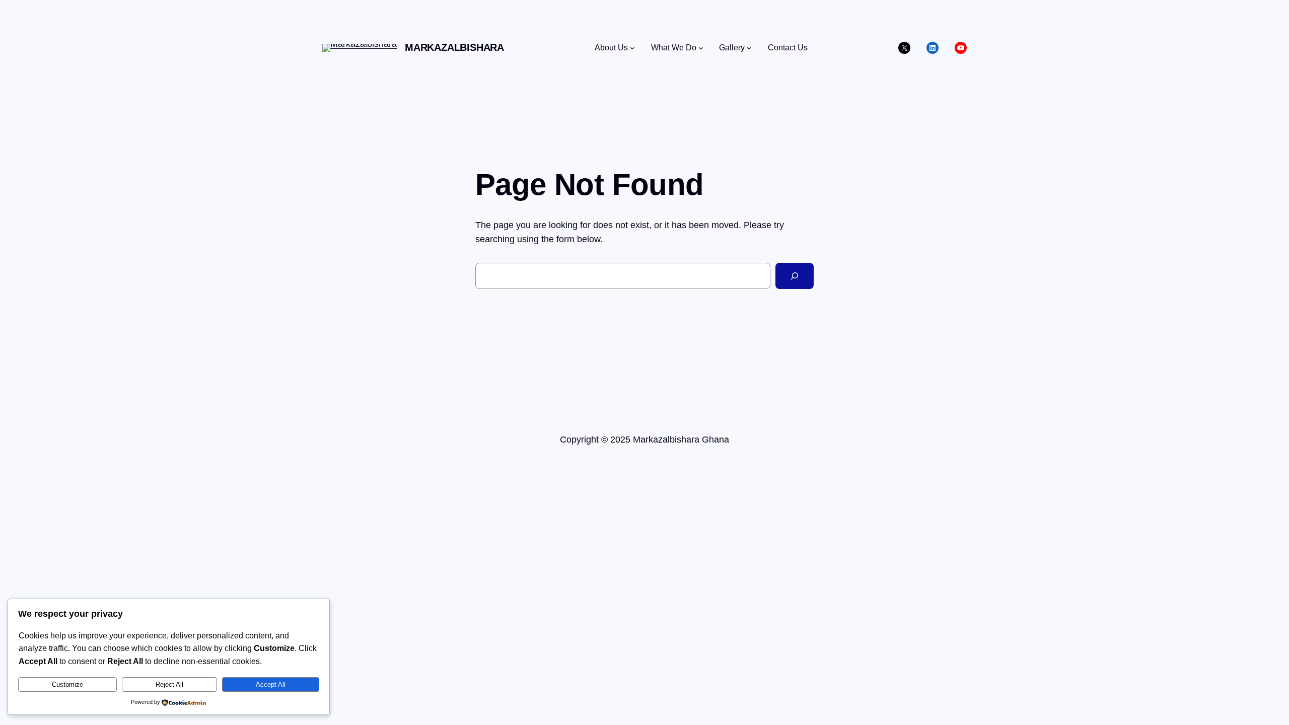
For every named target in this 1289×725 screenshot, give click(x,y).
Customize (67, 684)
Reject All (169, 684)
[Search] (794, 276)
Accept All (270, 684)
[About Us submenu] (632, 47)
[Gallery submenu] (749, 47)
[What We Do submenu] (700, 47)
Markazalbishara (454, 47)
